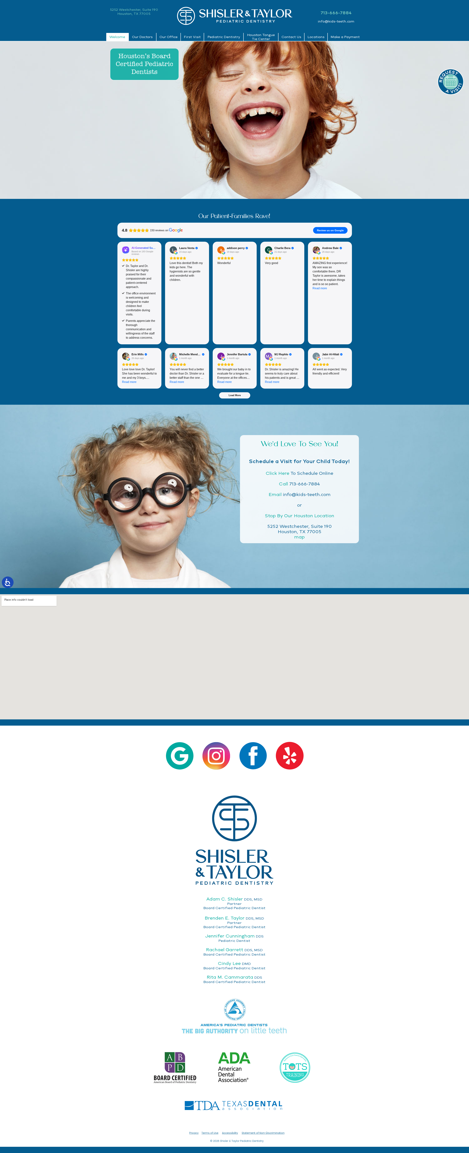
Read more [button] (320, 288)
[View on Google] (173, 250)
